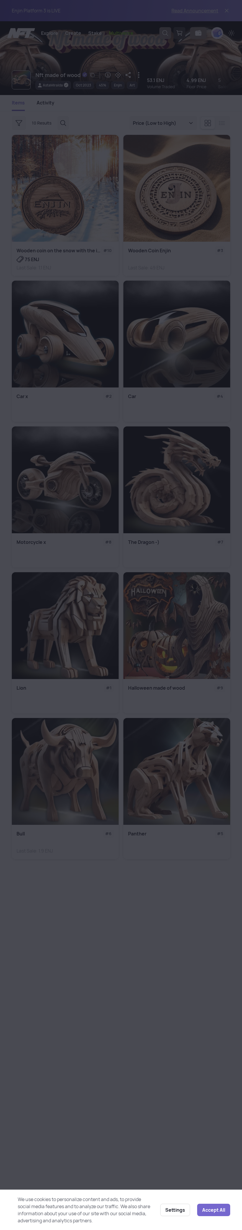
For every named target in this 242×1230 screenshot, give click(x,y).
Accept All (213, 1210)
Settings (175, 1210)
